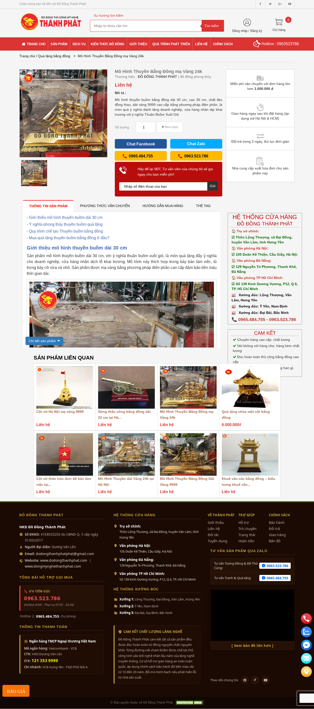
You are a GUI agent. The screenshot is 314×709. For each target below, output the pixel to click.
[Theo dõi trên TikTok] (255, 680)
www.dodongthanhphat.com (63, 560)
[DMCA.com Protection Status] (189, 702)
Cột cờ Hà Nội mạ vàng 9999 (60, 412)
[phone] (306, 618)
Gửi (212, 186)
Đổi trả (274, 528)
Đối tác (213, 534)
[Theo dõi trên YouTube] (265, 680)
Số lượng (122, 127)
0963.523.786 (42, 598)
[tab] (48, 206)
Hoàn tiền (246, 541)
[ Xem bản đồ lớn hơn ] (253, 645)
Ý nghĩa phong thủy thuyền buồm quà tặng (66, 224)
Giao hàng (277, 534)
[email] (306, 645)
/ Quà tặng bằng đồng (53, 56)
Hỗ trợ (243, 522)
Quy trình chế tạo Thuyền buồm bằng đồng (66, 231)
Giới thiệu (216, 522)
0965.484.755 (47, 616)
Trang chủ (27, 56)
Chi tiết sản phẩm (42, 341)
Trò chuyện (247, 528)
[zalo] (306, 631)
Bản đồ (274, 541)
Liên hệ (214, 528)
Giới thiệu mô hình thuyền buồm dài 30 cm (66, 217)
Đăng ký (256, 31)
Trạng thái (246, 534)
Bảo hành (277, 522)
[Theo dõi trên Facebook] (245, 680)
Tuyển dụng (217, 541)
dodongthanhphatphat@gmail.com (65, 553)
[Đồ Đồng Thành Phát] (51, 19)
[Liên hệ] (306, 671)
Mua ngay (171, 127)
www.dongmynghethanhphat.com (53, 566)
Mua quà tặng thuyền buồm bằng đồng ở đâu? (69, 238)
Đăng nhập (240, 31)
